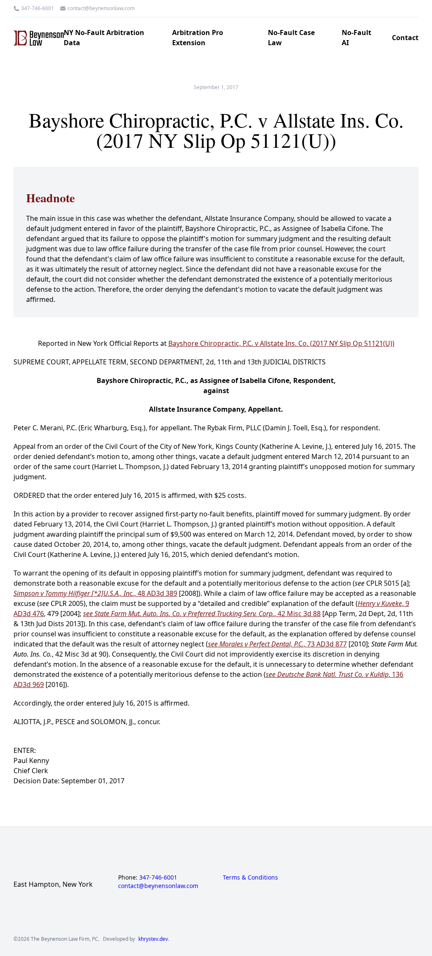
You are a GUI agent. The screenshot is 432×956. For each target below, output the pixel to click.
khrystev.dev (153, 939)
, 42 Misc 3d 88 (202, 613)
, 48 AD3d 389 (95, 593)
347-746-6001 (37, 8)
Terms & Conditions (250, 877)
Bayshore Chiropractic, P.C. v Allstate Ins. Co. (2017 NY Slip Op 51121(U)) (281, 343)
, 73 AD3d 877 (277, 644)
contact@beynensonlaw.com (101, 8)
